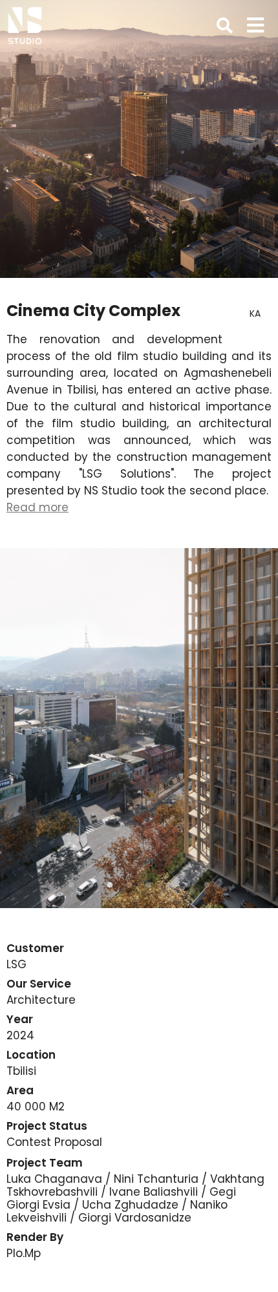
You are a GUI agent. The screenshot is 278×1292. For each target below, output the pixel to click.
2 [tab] (90, 885)
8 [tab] (206, 885)
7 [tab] (187, 885)
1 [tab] (71, 885)
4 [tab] (129, 885)
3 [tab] (109, 885)
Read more (37, 507)
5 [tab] (148, 885)
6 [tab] (168, 885)
